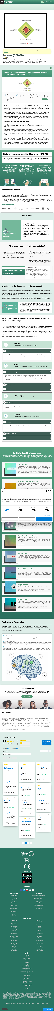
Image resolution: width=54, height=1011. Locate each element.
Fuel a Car (39, 936)
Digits (39, 926)
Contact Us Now (27, 696)
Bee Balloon (39, 929)
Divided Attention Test (26, 569)
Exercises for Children (26, 966)
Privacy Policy (15, 1003)
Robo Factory (14, 929)
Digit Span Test (23, 585)
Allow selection (27, 519)
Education (27, 959)
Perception (14, 914)
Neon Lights (14, 933)
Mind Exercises (27, 975)
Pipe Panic (14, 924)
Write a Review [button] (47, 741)
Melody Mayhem (13, 947)
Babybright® (27, 964)
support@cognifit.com (26, 808)
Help (26, 1006)
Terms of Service (8, 1003)
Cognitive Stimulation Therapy (26, 974)
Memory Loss (14, 905)
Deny (10, 519)
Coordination (14, 911)
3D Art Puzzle (14, 950)
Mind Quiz (27, 972)
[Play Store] (27, 878)
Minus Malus (39, 939)
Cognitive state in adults (39, 905)
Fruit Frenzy (13, 923)
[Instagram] (30, 890)
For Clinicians (27, 956)
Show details (47, 515)
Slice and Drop (39, 943)
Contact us (22, 1006)
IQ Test (26, 988)
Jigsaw (39, 934)
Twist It (39, 944)
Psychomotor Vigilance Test (28, 481)
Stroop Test (22, 553)
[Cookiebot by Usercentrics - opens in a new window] (46, 491)
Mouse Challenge (39, 940)
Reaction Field (40, 947)
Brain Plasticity (14, 901)
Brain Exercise (27, 969)
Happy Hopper (39, 920)
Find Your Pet (14, 946)
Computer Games (39, 896)
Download (44, 99)
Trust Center (40, 1006)
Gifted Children (27, 985)
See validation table (7, 204)
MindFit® (27, 962)
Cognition (14, 904)
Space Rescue (14, 939)
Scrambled (14, 944)
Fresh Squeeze (39, 933)
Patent (26, 961)
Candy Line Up (39, 921)
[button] (12, 792)
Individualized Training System (26, 971)
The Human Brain (13, 895)
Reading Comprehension (27, 984)
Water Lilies (39, 946)
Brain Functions (13, 908)
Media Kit (38, 1003)
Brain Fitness (14, 902)
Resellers (27, 965)
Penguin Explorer (39, 924)
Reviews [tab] (5, 748)
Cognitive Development (27, 968)
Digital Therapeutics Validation (38, 895)
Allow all (44, 519)
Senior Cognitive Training (39, 904)
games (14, 757)
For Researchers (26, 958)
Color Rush (14, 949)
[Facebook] (21, 890)
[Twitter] (24, 890)
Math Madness (14, 940)
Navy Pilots (38, 899)
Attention (14, 915)
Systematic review (39, 907)
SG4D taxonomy (38, 908)
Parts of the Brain (14, 898)
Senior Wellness (39, 901)
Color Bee (40, 927)
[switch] (20, 510)
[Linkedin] (33, 890)
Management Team (23, 1003)
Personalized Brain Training (27, 976)
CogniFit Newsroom (31, 1003)
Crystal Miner (14, 926)
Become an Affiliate (45, 1003)
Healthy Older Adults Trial (39, 898)
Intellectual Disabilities (14, 907)
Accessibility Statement (32, 1006)
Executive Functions (14, 909)
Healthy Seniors (39, 902)
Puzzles (39, 923)
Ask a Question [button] (47, 743)
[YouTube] (27, 890)
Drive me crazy (14, 934)
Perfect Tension (39, 942)
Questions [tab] (14, 748)
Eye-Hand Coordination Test (28, 536)
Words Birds (39, 949)
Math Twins (39, 937)
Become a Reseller (14, 1006)
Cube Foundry (39, 931)
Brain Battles (27, 987)
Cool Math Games (27, 982)
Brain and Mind (14, 896)
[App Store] (27, 874)
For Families (26, 955)
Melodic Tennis (14, 943)
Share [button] (7, 791)
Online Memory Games (26, 981)
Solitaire (14, 927)
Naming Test (22, 599)
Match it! (14, 937)
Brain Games (27, 978)
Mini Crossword (14, 921)
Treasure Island (14, 931)
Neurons (14, 899)
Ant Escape (14, 930)
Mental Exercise (26, 979)
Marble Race (14, 942)
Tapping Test (23, 464)
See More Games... (40, 950)
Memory (14, 912)
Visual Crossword (14, 936)
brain (9, 757)
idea (4, 757)
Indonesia (5, 1009)
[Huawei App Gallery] (27, 881)
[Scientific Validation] (27, 211)
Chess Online (14, 920)
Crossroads (39, 930)
